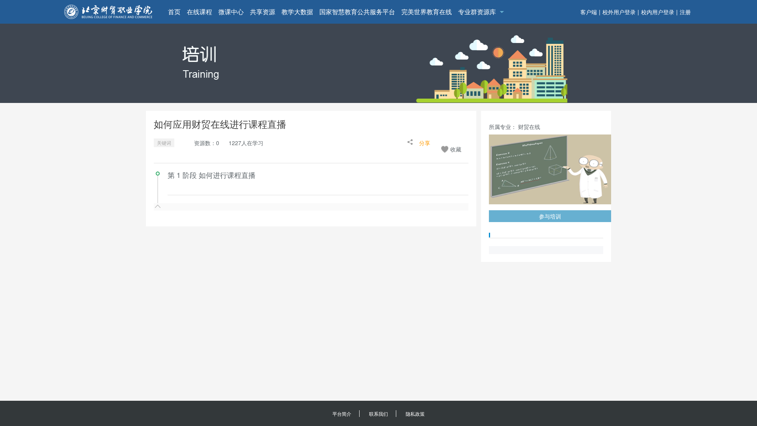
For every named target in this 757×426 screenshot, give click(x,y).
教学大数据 (297, 11)
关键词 (164, 142)
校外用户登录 (619, 12)
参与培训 (550, 216)
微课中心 (231, 11)
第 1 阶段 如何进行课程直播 (211, 175)
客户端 (588, 12)
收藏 (455, 149)
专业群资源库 (477, 11)
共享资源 (262, 11)
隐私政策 (415, 413)
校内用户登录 (657, 12)
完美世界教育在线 (426, 11)
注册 (685, 12)
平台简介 (341, 413)
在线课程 (199, 11)
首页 (174, 11)
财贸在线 (529, 127)
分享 (424, 143)
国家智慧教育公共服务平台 (357, 11)
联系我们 (378, 413)
